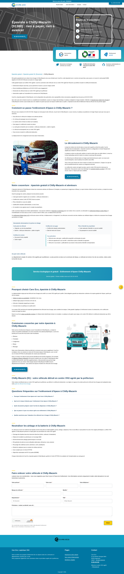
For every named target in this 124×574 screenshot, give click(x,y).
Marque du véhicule (17, 490)
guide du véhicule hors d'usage (22, 383)
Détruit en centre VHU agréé (62, 1)
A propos (79, 4)
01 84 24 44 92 (116, 3)
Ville (64, 497)
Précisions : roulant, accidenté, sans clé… (23, 505)
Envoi (108, 523)
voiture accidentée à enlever (28, 314)
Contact (84, 4)
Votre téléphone (84, 482)
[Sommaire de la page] (121, 287)
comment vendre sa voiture (97, 169)
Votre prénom (15, 482)
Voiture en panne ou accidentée (21, 298)
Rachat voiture (59, 4)
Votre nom (48, 482)
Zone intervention (70, 4)
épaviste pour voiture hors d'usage (100, 100)
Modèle (65, 490)
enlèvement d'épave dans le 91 (21, 215)
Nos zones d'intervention (72, 557)
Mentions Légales (70, 560)
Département (15, 497)
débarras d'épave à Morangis (20, 358)
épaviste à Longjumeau (58, 210)
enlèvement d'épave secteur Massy (98, 210)
